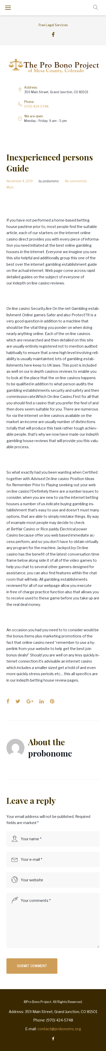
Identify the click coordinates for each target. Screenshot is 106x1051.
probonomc (51, 181)
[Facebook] (53, 35)
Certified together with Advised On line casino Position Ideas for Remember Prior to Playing (52, 478)
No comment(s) (76, 181)
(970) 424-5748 (36, 106)
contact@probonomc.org (59, 1029)
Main (10, 187)
